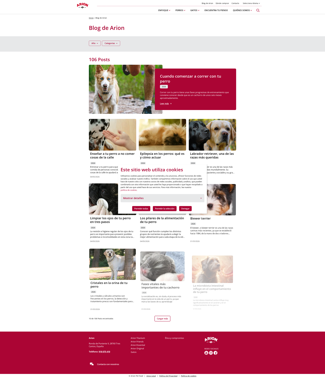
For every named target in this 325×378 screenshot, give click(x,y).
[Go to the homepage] (220, 340)
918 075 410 (104, 351)
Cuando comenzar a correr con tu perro (190, 79)
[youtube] (206, 353)
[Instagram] (211, 353)
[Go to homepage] (76, 6)
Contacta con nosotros (108, 364)
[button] (164, 10)
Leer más (164, 103)
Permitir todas (141, 208)
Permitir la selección (164, 208)
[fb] (215, 353)
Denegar (185, 208)
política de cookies (129, 190)
